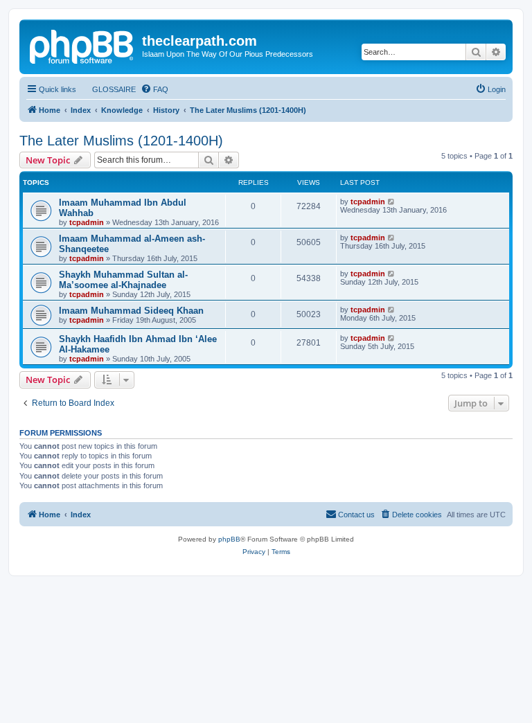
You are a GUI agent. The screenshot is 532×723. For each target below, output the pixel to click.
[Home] (82, 45)
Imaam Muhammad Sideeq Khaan (131, 310)
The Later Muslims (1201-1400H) (121, 140)
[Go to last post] (391, 201)
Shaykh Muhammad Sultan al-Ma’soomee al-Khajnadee (123, 279)
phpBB (229, 539)
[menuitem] (108, 89)
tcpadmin (86, 222)
